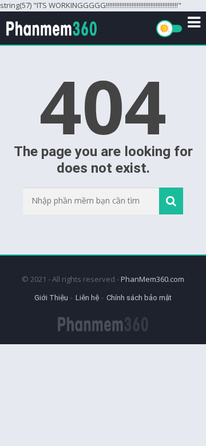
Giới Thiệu (51, 297)
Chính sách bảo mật (139, 297)
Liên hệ (87, 297)
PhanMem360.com (152, 279)
